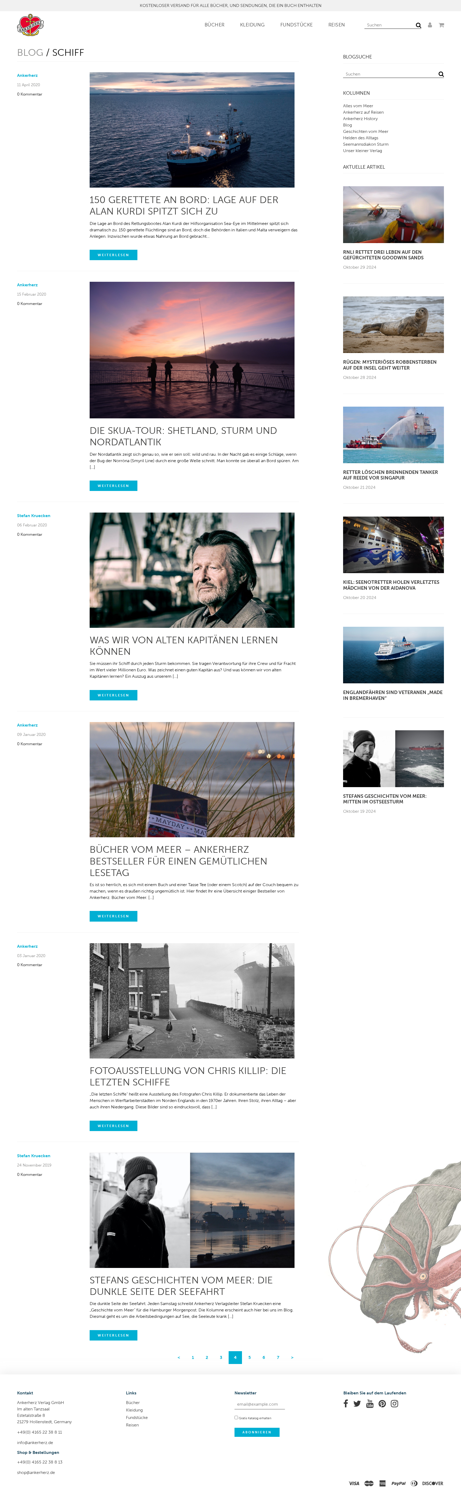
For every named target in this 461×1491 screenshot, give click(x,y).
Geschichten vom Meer (365, 131)
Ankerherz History (360, 118)
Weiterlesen (113, 255)
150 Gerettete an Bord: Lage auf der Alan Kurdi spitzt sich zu (184, 205)
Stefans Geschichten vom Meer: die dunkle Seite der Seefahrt (181, 1285)
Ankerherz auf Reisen (363, 112)
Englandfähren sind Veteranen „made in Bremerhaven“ (393, 695)
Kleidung (252, 25)
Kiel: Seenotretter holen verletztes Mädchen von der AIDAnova (391, 585)
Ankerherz (27, 75)
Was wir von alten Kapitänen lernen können (184, 645)
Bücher (215, 25)
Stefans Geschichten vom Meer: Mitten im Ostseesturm (385, 799)
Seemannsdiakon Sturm (366, 144)
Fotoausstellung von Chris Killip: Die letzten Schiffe (188, 1076)
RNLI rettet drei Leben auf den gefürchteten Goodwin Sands (383, 255)
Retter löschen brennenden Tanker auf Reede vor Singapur (390, 475)
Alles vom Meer (358, 105)
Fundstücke (296, 25)
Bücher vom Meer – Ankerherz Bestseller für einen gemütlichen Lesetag (178, 861)
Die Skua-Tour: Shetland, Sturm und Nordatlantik (183, 436)
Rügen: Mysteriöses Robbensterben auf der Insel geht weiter (390, 365)
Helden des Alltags (360, 137)
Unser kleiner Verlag (362, 150)
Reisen (336, 25)
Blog (30, 52)
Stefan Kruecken (33, 515)
